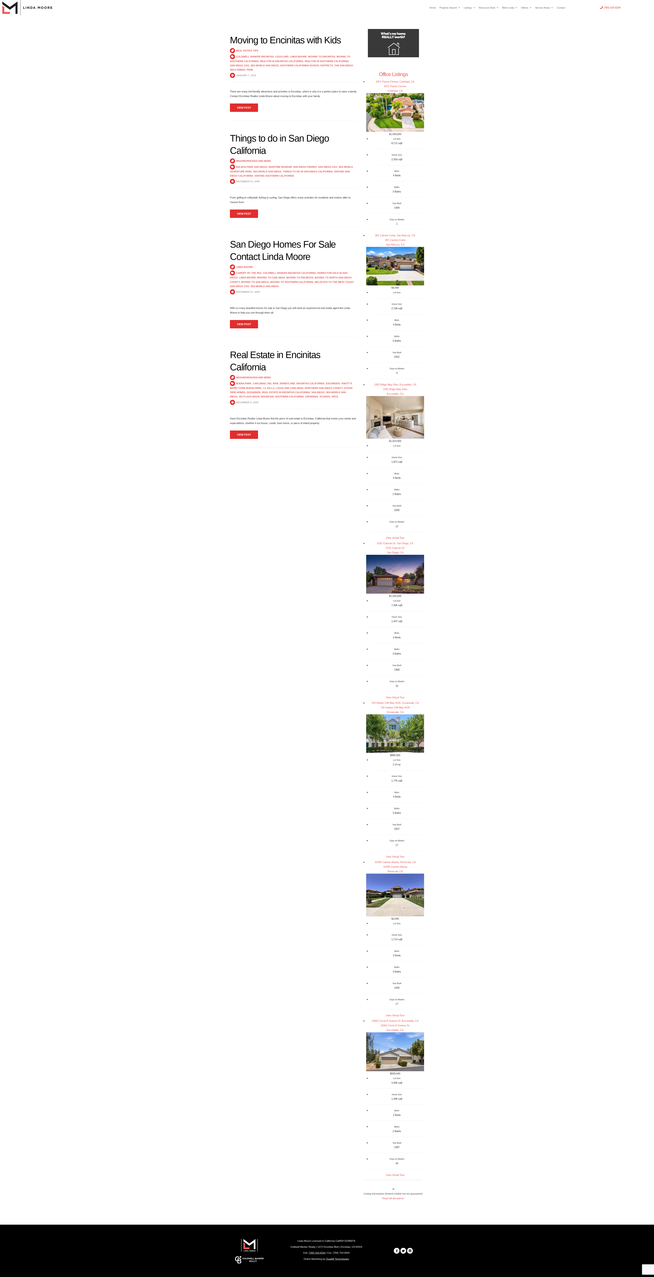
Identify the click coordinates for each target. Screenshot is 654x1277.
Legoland (282, 56)
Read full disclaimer (393, 1198)
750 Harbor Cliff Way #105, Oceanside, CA (395, 702)
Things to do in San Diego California (308, 171)
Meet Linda (508, 7)
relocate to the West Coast (334, 282)
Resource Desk (487, 7)
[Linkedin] (410, 1251)
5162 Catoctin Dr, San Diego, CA (395, 543)
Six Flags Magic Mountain (256, 396)
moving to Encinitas (321, 56)
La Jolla (269, 388)
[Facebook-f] (397, 1251)
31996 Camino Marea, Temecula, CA (395, 862)
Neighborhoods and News (253, 161)
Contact (561, 7)
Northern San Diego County (323, 388)
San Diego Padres (305, 167)
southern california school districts (306, 65)
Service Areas (542, 7)
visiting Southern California (274, 175)
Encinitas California (310, 383)
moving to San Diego (255, 282)
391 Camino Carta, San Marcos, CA (395, 235)
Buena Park (243, 383)
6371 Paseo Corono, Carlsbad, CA (395, 81)
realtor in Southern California (327, 61)
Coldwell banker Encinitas (255, 56)
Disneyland (287, 383)
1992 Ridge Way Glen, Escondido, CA (395, 384)
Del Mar (272, 383)
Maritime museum (280, 167)
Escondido (333, 383)
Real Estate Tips (247, 50)
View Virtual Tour (395, 537)
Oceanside (254, 392)
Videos (524, 7)
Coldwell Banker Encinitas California (289, 273)
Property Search (448, 7)
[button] (610, 7)
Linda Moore (298, 56)
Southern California (289, 396)
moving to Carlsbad (271, 277)
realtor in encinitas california (281, 61)
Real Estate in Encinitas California (286, 392)
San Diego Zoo (239, 65)
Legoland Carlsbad (289, 388)
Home (433, 7)
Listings (468, 7)
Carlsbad (259, 383)
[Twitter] (403, 1251)
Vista (334, 396)
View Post (244, 107)
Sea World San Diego (265, 65)
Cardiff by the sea (248, 273)
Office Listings (393, 74)
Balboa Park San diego (251, 167)
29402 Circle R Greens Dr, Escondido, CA (395, 1020)
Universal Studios (317, 396)
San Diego (318, 392)
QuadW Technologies (337, 1259)
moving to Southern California (291, 282)
